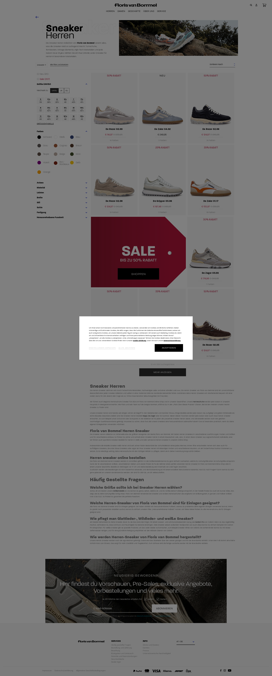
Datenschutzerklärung (172, 341)
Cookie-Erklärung (139, 341)
